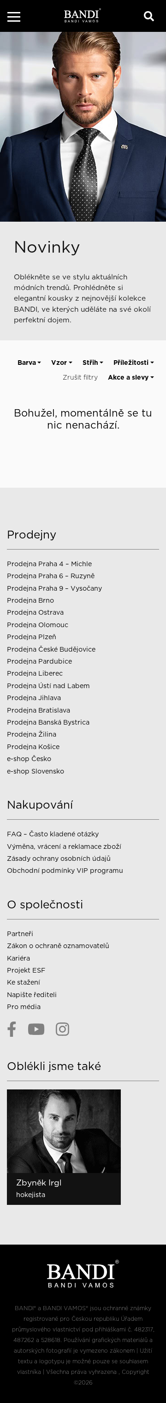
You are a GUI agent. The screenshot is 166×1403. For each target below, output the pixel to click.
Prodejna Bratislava (38, 710)
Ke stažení (23, 982)
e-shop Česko (29, 758)
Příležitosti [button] (130, 362)
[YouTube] (36, 1029)
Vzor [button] (59, 362)
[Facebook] (12, 1029)
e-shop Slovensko (35, 771)
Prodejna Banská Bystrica (48, 722)
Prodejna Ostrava (35, 612)
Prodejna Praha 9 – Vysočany (54, 588)
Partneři (20, 933)
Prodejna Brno (30, 600)
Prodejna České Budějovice (51, 649)
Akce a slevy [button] (128, 377)
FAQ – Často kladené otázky (53, 834)
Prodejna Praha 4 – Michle (49, 564)
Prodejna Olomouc (37, 625)
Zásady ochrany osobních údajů (59, 858)
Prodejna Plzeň (31, 637)
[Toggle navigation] (14, 18)
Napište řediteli (32, 994)
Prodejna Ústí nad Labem (48, 685)
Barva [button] (27, 362)
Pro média (24, 1006)
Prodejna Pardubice (39, 661)
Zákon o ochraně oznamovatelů (58, 945)
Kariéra (18, 958)
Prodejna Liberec (35, 673)
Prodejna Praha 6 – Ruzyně (51, 576)
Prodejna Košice (33, 746)
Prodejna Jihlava (34, 698)
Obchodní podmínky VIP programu (66, 870)
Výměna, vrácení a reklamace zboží (64, 846)
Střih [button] (90, 362)
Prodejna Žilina (31, 734)
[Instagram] (62, 1029)
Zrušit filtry (80, 377)
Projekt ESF (26, 970)
